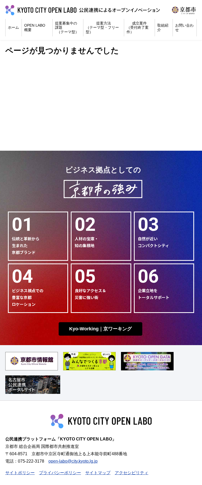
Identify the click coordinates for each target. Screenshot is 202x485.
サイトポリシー (20, 473)
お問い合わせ (184, 27)
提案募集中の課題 (67, 27)
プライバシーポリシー (60, 473)
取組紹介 (162, 27)
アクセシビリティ (131, 473)
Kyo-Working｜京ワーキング (100, 328)
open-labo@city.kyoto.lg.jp (73, 461)
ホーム (13, 27)
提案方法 (102, 27)
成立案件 (138, 27)
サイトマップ (97, 473)
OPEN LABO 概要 (34, 27)
